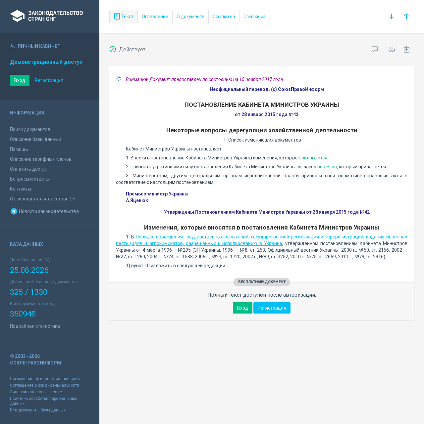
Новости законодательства (48, 211)
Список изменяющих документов (264, 140)
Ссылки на (224, 16)
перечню (327, 166)
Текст (126, 16)
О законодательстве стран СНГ (44, 198)
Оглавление (155, 16)
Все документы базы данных (38, 410)
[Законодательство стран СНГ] (49, 16)
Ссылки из (254, 16)
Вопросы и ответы (30, 179)
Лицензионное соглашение (36, 392)
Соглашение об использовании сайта (45, 378)
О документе (190, 16)
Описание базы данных (35, 139)
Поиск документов (30, 129)
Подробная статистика (35, 326)
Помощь (19, 149)
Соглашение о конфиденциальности (44, 385)
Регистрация (49, 80)
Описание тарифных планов (41, 159)
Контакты (20, 188)
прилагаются (313, 157)
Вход (19, 80)
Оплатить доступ (28, 169)
